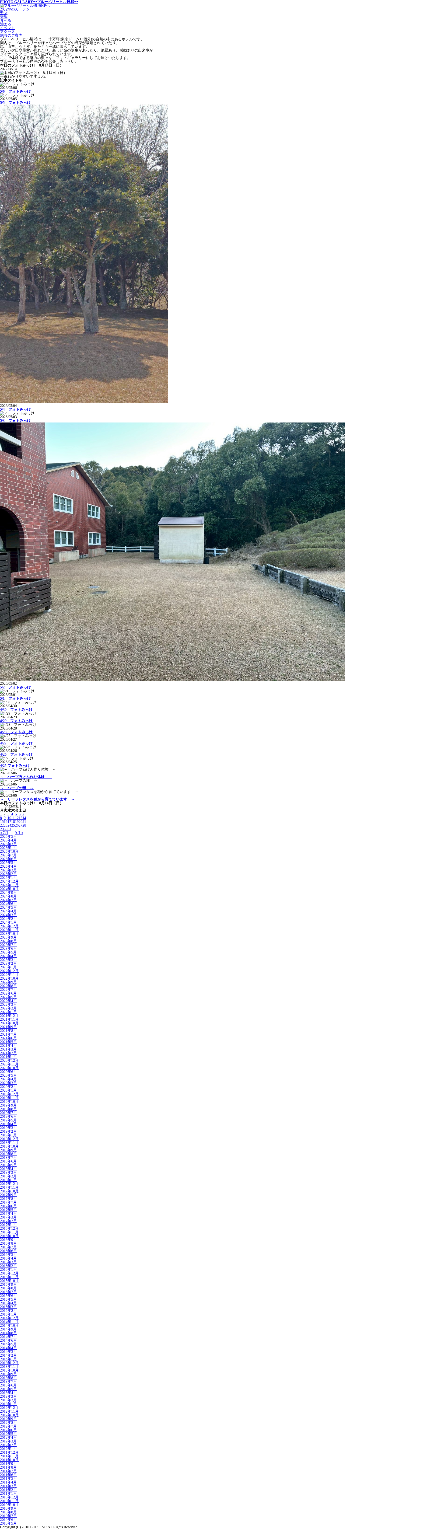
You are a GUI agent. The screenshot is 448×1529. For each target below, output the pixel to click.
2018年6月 (8, 1161)
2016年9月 (8, 1240)
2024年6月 (8, 904)
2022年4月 (8, 1001)
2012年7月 (8, 1426)
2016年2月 (8, 1266)
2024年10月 (9, 889)
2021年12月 (9, 1016)
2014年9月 (8, 1329)
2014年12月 (9, 1318)
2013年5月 (8, 1389)
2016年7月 (8, 1247)
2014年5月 (8, 1344)
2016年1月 (8, 1269)
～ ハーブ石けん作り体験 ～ (26, 777)
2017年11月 (9, 1187)
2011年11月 (9, 1456)
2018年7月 (8, 1157)
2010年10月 (9, 1505)
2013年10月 (9, 1370)
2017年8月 (8, 1199)
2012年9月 (8, 1419)
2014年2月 (8, 1355)
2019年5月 (8, 1120)
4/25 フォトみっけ (15, 766)
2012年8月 (8, 1422)
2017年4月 (8, 1213)
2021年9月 (8, 1027)
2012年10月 (9, 1415)
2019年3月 (8, 1128)
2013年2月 (8, 1400)
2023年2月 (8, 963)
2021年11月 (9, 1019)
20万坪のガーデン (15, 9)
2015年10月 (9, 1281)
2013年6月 (8, 1385)
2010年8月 (8, 1512)
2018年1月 (8, 1180)
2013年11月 (9, 1366)
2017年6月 (8, 1206)
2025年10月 (9, 851)
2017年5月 (8, 1210)
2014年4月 (8, 1348)
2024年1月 (8, 922)
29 (2, 829)
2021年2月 (8, 1053)
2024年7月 (8, 900)
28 (24, 825)
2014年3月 (8, 1352)
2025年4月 (8, 866)
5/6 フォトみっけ (15, 91)
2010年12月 (9, 1497)
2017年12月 (9, 1184)
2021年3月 (8, 1049)
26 (17, 825)
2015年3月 (8, 1307)
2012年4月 (8, 1437)
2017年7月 (8, 1202)
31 (9, 829)
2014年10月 (9, 1325)
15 (2, 822)
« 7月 (4, 833)
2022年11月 (9, 975)
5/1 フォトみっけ (15, 698)
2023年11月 (9, 930)
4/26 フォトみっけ (16, 754)
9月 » (19, 833)
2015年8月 (8, 1288)
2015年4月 (8, 1303)
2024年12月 (9, 881)
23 (5, 825)
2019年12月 (9, 1094)
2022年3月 (8, 1004)
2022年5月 (8, 997)
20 (20, 822)
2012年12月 (9, 1408)
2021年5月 (8, 1042)
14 (24, 818)
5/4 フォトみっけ (15, 409)
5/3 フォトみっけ (15, 420)
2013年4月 (8, 1393)
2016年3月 (8, 1262)
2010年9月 (8, 1508)
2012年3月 (8, 1441)
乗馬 (3, 17)
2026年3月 (8, 844)
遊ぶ (3, 13)
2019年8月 (8, 1109)
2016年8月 (8, 1243)
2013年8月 (8, 1378)
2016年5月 (8, 1255)
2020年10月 (9, 1068)
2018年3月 (8, 1172)
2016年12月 (9, 1228)
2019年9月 (8, 1105)
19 (17, 822)
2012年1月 (8, 1449)
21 (24, 822)
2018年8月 (8, 1154)
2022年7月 (8, 989)
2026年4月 (8, 840)
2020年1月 (8, 1090)
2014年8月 (8, 1333)
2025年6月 (8, 859)
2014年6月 (8, 1340)
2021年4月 (8, 1045)
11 (13, 818)
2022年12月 (9, 971)
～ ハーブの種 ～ (17, 788)
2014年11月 (9, 1322)
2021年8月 (8, 1031)
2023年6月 (8, 948)
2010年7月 (8, 1516)
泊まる (5, 24)
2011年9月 (8, 1464)
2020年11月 (9, 1064)
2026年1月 (8, 848)
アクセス (7, 32)
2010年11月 (9, 1501)
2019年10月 (9, 1101)
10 (9, 818)
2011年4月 (8, 1482)
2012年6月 (8, 1430)
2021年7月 (8, 1034)
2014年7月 (8, 1337)
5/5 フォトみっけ (15, 103)
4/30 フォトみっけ (16, 710)
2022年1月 (8, 1012)
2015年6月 (8, 1296)
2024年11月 (9, 885)
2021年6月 (8, 1038)
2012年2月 (8, 1445)
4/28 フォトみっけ (16, 732)
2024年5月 (8, 907)
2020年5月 (8, 1075)
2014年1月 (8, 1359)
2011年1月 (8, 1493)
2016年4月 (8, 1258)
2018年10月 (9, 1146)
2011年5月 (8, 1478)
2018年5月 (8, 1165)
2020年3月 (8, 1083)
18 (13, 822)
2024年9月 (8, 892)
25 (13, 825)
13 (20, 818)
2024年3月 (8, 915)
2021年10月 (9, 1023)
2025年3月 (8, 870)
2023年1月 (8, 967)
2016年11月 (9, 1232)
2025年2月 (8, 874)
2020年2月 (8, 1087)
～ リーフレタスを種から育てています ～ (37, 799)
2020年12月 (9, 1060)
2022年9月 (8, 982)
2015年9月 (8, 1284)
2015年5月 (8, 1299)
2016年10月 (9, 1236)
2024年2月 (8, 919)
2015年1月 (8, 1314)
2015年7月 (8, 1292)
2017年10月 (9, 1191)
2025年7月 (8, 855)
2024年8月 (8, 896)
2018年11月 (9, 1143)
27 (20, 825)
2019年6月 (8, 1116)
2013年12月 (9, 1363)
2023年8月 (8, 941)
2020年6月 (8, 1072)
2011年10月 (9, 1460)
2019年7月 (8, 1113)
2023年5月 (8, 952)
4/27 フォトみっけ (16, 743)
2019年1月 (8, 1135)
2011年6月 (8, 1475)
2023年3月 (8, 960)
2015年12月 (9, 1273)
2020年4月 (8, 1079)
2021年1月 (8, 1057)
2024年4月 (8, 911)
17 (9, 822)
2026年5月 (8, 836)
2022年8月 (8, 986)
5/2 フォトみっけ (15, 687)
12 (17, 818)
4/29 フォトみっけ (16, 721)
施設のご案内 (11, 35)
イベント (7, 28)
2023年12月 (9, 926)
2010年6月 (8, 1520)
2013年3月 (8, 1396)
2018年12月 (9, 1139)
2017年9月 (8, 1195)
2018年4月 (8, 1169)
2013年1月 (8, 1404)
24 (9, 825)
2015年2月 (8, 1311)
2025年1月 (8, 878)
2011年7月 (8, 1471)
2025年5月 (8, 863)
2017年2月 (8, 1221)
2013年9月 (8, 1374)
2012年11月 (9, 1411)
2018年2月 (8, 1176)
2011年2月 (8, 1490)
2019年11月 (9, 1098)
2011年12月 (9, 1452)
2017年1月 (8, 1225)
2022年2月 (8, 1008)
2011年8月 (8, 1467)
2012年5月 (8, 1434)
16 (5, 822)
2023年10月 (9, 934)
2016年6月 (8, 1251)
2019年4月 (8, 1124)
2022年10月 (9, 978)
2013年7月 (8, 1381)
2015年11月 (9, 1277)
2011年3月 (8, 1486)
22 (2, 825)
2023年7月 (8, 945)
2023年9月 (8, 937)
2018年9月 (8, 1150)
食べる (5, 20)
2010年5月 (8, 1523)
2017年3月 (8, 1217)
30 (5, 829)
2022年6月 (8, 993)
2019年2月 (8, 1131)
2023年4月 (8, 956)
